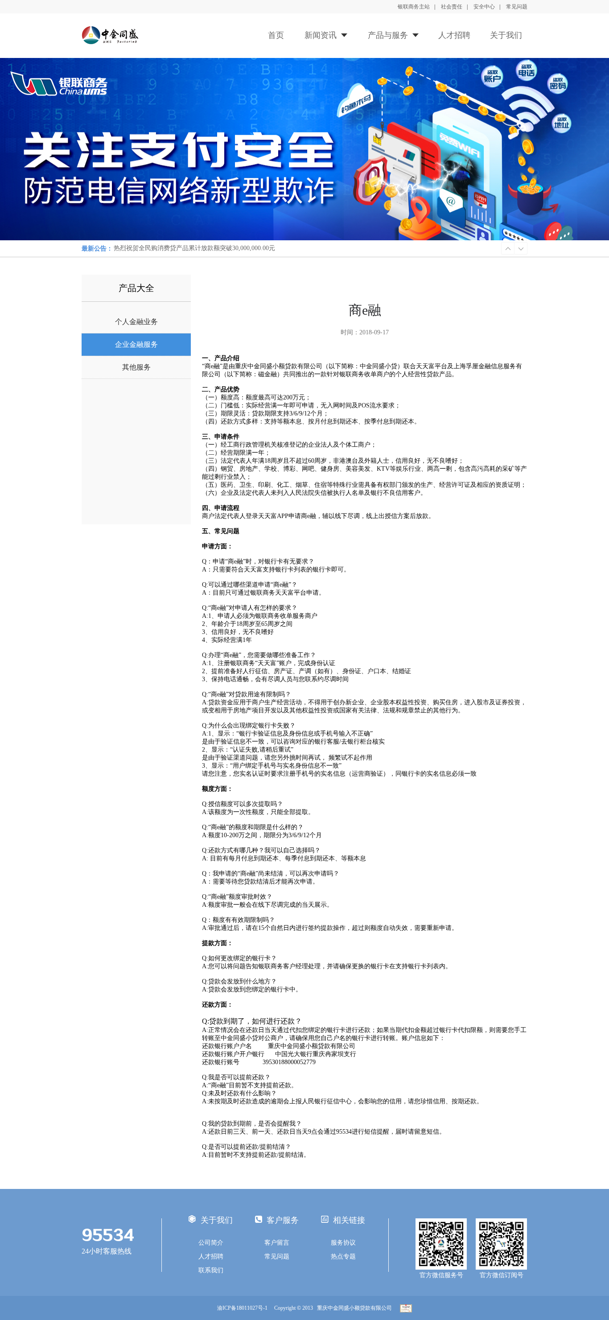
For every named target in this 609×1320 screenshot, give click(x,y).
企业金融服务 (136, 344)
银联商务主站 (414, 7)
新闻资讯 (320, 35)
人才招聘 (454, 35)
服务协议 (343, 1242)
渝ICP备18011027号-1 (242, 1308)
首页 (276, 35)
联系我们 (210, 1270)
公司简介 (210, 1242)
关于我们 (506, 35)
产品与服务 (388, 35)
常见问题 (516, 7)
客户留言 (276, 1242)
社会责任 (451, 7)
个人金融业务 (136, 321)
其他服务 (136, 367)
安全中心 (484, 7)
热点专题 (343, 1256)
